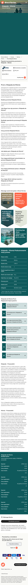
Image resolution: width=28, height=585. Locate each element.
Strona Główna (4, 57)
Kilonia (2, 58)
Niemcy (18, 57)
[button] (14, 306)
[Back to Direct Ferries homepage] (8, 2)
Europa (12, 57)
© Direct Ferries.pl (4, 573)
